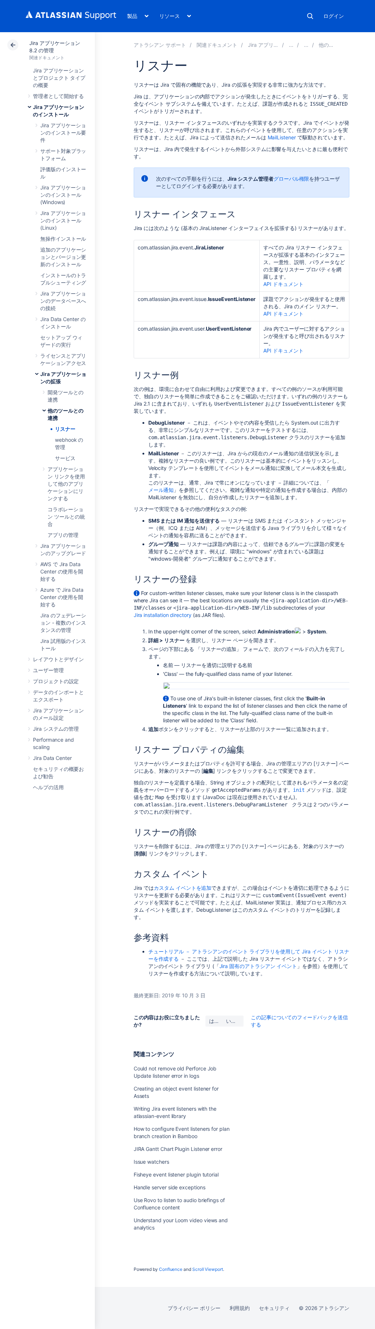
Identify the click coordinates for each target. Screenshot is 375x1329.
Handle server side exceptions (169, 1187)
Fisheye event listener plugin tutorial (176, 1174)
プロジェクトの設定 (56, 681)
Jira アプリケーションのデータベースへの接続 (63, 300)
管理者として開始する (58, 96)
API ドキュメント (283, 284)
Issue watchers (151, 1162)
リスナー (65, 429)
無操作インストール (63, 239)
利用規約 (240, 1308)
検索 (310, 16)
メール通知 (161, 490)
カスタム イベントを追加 (182, 888)
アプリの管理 (63, 535)
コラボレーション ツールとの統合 (66, 516)
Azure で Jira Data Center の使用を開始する (61, 597)
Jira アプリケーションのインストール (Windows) (63, 194)
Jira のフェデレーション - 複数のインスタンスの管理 (63, 622)
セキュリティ (274, 1308)
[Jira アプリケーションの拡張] (306, 45)
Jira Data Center (52, 758)
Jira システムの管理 (56, 729)
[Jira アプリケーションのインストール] (291, 45)
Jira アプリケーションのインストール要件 (63, 132)
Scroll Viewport (207, 1269)
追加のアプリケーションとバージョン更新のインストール (63, 256)
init (299, 790)
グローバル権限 (291, 179)
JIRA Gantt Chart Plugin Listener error (178, 1149)
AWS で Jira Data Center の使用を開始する (61, 571)
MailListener (282, 137)
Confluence (170, 1269)
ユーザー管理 (48, 670)
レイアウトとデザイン (58, 659)
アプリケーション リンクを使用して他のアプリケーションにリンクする (66, 483)
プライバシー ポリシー (194, 1308)
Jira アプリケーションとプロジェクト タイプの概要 (59, 77)
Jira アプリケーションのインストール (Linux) (63, 220)
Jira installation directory (163, 615)
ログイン (333, 16)
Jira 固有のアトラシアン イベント (258, 966)
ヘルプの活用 (48, 787)
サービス (65, 458)
